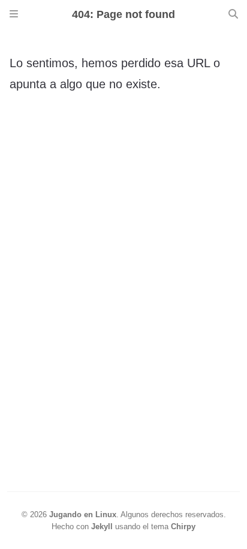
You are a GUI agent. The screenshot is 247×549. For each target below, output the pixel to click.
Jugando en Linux (82, 514)
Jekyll (102, 526)
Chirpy (183, 526)
